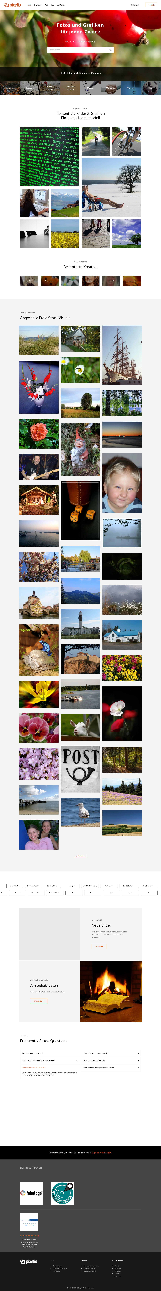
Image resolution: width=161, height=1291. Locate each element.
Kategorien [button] (37, 5)
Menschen (35, 886)
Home (29, 5)
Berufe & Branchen (35, 893)
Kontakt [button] (136, 5)
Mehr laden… (80, 856)
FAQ (46, 5)
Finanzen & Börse (110, 893)
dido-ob (70, 648)
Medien (16, 886)
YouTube (117, 1273)
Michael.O (70, 549)
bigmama (112, 521)
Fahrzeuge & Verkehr (91, 893)
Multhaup (112, 623)
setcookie (30, 130)
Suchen (110, 50)
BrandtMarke (31, 223)
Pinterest (117, 1276)
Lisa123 (28, 555)
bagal (28, 685)
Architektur (16, 893)
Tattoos (91, 886)
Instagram (118, 1271)
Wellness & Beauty (147, 886)
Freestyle (129, 893)
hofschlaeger (30, 823)
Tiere (128, 886)
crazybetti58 (30, 364)
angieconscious (114, 690)
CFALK (69, 749)
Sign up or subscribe (101, 1153)
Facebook (118, 1268)
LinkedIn (117, 1266)
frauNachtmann (94, 130)
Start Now (80, 1123)
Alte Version (61, 5)
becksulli (112, 750)
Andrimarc (71, 718)
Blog (52, 5)
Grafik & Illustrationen (148, 893)
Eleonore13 (71, 391)
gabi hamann (72, 683)
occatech (29, 628)
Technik (110, 886)
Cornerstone (113, 393)
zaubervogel (71, 426)
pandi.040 (112, 329)
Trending (38, 1001)
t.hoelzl (121, 130)
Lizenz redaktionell (90, 1268)
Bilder (98, 946)
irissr (110, 658)
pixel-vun (61, 223)
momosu (91, 223)
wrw (69, 484)
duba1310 (29, 422)
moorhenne (113, 588)
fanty (69, 581)
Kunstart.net (30, 716)
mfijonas (29, 489)
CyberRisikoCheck (29, 1236)
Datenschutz (57, 1266)
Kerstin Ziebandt (31, 329)
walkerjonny (113, 557)
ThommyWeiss (31, 590)
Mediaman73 (30, 751)
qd (58, 192)
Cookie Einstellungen (60, 1268)
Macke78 (112, 457)
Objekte (53, 886)
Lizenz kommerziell (90, 1271)
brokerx (70, 801)
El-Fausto (112, 813)
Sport (72, 886)
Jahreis (29, 192)
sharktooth (71, 613)
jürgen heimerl (31, 457)
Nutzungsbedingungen (91, 1266)
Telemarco (92, 161)
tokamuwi (29, 524)
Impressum (56, 1271)
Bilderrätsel (53, 893)
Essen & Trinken (72, 893)
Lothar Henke (114, 782)
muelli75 (70, 361)
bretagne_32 (71, 329)
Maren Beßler (114, 425)
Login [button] (153, 5)
